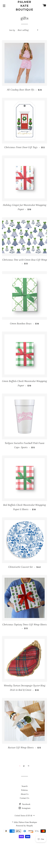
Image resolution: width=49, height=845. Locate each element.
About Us (24, 794)
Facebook (26, 804)
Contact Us (24, 798)
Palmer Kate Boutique (24, 5)
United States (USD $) (23, 815)
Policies (24, 790)
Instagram (25, 808)
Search (24, 786)
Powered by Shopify (24, 825)
